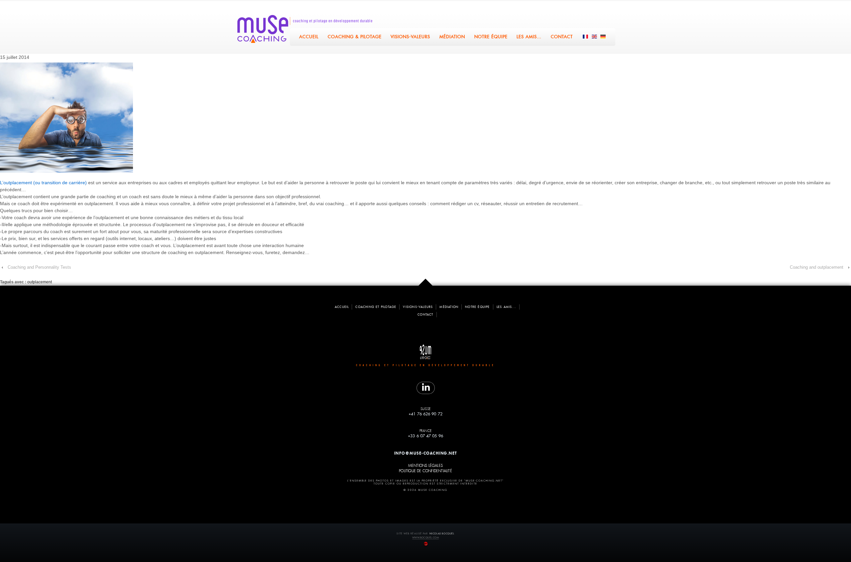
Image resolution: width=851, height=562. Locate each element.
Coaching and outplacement (816, 267)
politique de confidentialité (425, 471)
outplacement (39, 282)
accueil (342, 307)
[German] (603, 36)
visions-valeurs (418, 307)
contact (425, 315)
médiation (448, 307)
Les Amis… (529, 37)
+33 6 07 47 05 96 (425, 436)
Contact (562, 37)
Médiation (452, 37)
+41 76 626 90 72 (425, 414)
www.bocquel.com (425, 537)
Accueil (308, 37)
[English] (595, 36)
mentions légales (425, 466)
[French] (585, 36)
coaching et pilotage (375, 307)
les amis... (506, 307)
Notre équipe (491, 37)
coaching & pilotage (355, 37)
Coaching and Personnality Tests (39, 267)
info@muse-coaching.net (425, 453)
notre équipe (477, 307)
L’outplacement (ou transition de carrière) (43, 182)
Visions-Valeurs (410, 37)
